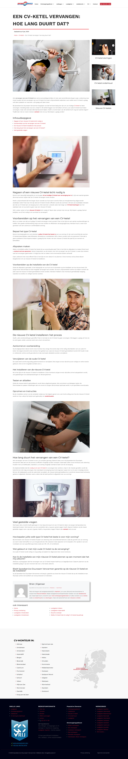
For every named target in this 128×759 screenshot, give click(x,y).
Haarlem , (58, 591)
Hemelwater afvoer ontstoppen (77, 737)
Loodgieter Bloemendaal (104, 713)
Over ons (42, 709)
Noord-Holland (41, 593)
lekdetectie (82, 593)
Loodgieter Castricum (103, 725)
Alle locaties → (101, 732)
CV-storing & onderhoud (18, 716)
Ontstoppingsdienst (46, 4)
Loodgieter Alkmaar (102, 729)
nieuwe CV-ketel (35, 210)
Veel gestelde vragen (20, 130)
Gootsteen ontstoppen (74, 730)
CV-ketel (76, 105)
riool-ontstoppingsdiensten (60, 596)
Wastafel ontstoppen (74, 734)
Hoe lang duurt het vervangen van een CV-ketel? (29, 128)
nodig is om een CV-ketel (38, 468)
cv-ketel (84, 596)
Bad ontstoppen (72, 732)
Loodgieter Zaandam (103, 723)
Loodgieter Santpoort (103, 720)
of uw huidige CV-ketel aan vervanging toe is (57, 195)
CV (88, 4)
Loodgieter (69, 4)
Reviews (42, 713)
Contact (95, 4)
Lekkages (59, 4)
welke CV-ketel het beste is (47, 234)
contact (36, 112)
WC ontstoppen (72, 727)
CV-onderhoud (72, 716)
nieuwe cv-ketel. (75, 598)
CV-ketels (21, 35)
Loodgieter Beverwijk (103, 716)
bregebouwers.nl (50, 753)
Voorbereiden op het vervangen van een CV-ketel (30, 123)
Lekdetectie (79, 4)
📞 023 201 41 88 (44, 720)
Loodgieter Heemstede (103, 711)
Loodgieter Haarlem (44, 730)
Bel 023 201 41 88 (105, 4)
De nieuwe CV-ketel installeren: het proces (27, 125)
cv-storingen (48, 598)
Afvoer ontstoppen (73, 725)
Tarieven (42, 711)
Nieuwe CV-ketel (73, 713)
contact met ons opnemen (22, 251)
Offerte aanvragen (45, 716)
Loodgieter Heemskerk (103, 718)
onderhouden (49, 396)
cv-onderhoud (37, 598)
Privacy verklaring (85, 752)
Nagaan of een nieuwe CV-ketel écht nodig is (28, 121)
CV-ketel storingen (73, 205)
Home (36, 4)
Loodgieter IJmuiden (103, 727)
